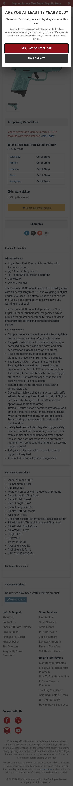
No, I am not (36, 58)
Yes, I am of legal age (37, 48)
